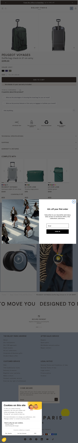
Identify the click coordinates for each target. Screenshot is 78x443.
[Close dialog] (73, 201)
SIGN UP (57, 231)
